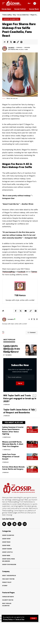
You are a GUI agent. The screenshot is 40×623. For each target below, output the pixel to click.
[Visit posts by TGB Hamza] (4, 48)
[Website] (29, 319)
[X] (34, 319)
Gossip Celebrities (11, 19)
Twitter (34, 272)
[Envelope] (25, 524)
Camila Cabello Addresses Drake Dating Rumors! (11, 349)
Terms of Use (19, 619)
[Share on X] (11, 42)
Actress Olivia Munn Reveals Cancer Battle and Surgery (13, 468)
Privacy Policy (7, 619)
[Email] (14, 42)
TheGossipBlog (8, 272)
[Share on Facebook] (7, 42)
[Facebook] (31, 319)
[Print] (21, 42)
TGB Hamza (11, 47)
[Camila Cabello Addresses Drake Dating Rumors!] (31, 350)
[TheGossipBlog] (13, 3)
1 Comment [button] (33, 332)
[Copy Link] (17, 42)
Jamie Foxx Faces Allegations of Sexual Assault (10, 456)
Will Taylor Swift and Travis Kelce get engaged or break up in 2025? (19, 398)
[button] (33, 618)
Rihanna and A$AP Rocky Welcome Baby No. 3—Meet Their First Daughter (12, 444)
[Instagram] (37, 319)
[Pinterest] (14, 524)
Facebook (21, 272)
